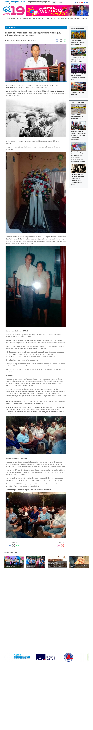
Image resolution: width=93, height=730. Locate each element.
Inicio (8, 19)
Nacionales (15, 19)
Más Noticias (10, 552)
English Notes (62, 19)
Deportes (41, 19)
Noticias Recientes (77, 28)
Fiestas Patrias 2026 (12, 22)
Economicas (33, 19)
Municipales (24, 19)
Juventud (84, 19)
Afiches (70, 19)
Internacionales (51, 19)
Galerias (77, 19)
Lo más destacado (77, 103)
